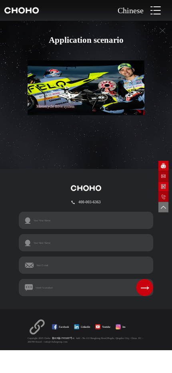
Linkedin (85, 326)
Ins (124, 326)
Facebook (64, 326)
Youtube (106, 326)
